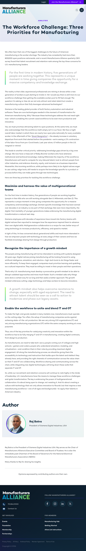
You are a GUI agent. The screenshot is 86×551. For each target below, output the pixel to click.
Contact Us (12, 509)
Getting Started (51, 525)
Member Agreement (38, 542)
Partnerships (7, 534)
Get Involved (8, 515)
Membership (7, 530)
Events (4, 521)
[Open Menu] (82, 10)
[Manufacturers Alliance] (14, 10)
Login (44, 2)
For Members (50, 515)
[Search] (76, 10)
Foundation (6, 525)
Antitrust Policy (25, 542)
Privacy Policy (6, 542)
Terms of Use (50, 542)
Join (65, 2)
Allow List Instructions (53, 530)
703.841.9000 (13, 504)
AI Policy (15, 542)
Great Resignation (39, 136)
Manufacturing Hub (52, 521)
